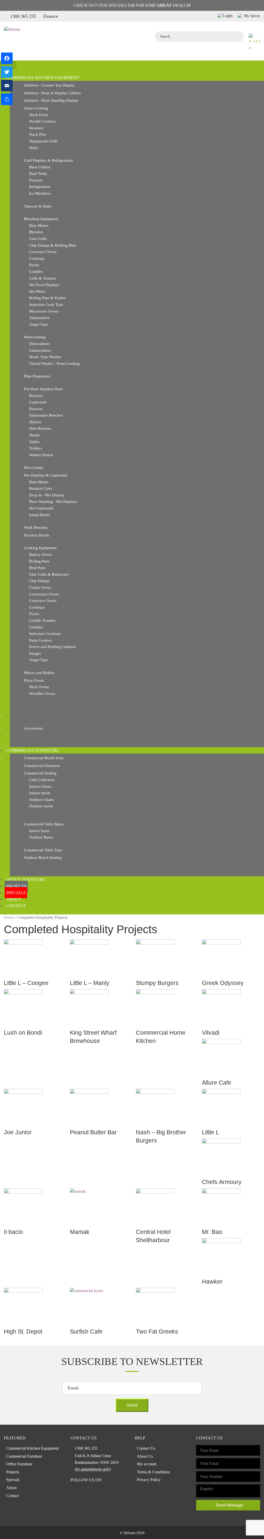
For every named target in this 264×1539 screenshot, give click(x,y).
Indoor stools (39, 793)
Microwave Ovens (44, 311)
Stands (34, 435)
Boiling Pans (39, 561)
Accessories (33, 728)
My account (146, 1464)
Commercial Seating (40, 773)
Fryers (34, 265)
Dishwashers (39, 344)
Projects (16, 886)
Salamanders (39, 318)
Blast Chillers (40, 167)
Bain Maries (38, 225)
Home (9, 917)
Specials (16, 892)
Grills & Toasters (42, 278)
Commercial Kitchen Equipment (42, 77)
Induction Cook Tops (46, 304)
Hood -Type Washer (45, 357)
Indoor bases (39, 831)
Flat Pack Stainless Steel (43, 389)
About (13, 899)
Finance (50, 16)
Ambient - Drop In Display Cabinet (52, 93)
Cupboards (38, 402)
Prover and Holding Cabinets (52, 647)
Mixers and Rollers (39, 673)
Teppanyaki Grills (43, 141)
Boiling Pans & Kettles (47, 298)
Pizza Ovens (34, 680)
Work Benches (35, 527)
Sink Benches (40, 428)
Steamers (36, 128)
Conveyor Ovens (42, 252)
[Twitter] (7, 72)
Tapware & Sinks (38, 206)
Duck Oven (38, 115)
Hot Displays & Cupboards (46, 475)
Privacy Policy (149, 1479)
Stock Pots (37, 134)
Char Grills (38, 239)
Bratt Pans (37, 568)
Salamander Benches (46, 415)
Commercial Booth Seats (44, 758)
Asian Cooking (36, 108)
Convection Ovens (44, 594)
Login (228, 15)
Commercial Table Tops (43, 850)
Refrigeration (39, 187)
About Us (145, 1456)
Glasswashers (40, 350)
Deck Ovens (39, 687)
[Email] (7, 85)
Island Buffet (39, 515)
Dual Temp (38, 173)
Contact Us (146, 1448)
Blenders (36, 232)
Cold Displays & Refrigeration (48, 160)
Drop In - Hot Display (46, 495)
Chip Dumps (39, 581)
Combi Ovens (40, 587)
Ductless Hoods (36, 535)
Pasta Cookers (40, 640)
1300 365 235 (23, 16)
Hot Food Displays (44, 285)
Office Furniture (25, 879)
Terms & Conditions (153, 1472)
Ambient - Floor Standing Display (51, 100)
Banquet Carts (40, 488)
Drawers (36, 409)
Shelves (35, 422)
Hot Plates (37, 291)
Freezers (36, 180)
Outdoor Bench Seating (43, 857)
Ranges (35, 653)
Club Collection (41, 780)
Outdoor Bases (41, 837)
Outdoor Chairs (41, 800)
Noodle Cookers (42, 121)
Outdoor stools (41, 806)
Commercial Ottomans (42, 766)
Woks (33, 148)
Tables (34, 442)
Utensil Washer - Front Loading (54, 363)
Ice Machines (40, 193)
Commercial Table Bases (44, 824)
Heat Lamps (33, 467)
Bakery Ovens (40, 554)
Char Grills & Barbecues (49, 574)
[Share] (7, 99)
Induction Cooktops (45, 634)
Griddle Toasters (42, 620)
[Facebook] (7, 58)
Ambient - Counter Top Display (49, 85)
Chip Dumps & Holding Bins (52, 245)
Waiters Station (41, 455)
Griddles (36, 272)
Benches (36, 396)
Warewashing (35, 337)
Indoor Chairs (40, 786)
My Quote (251, 16)
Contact (16, 906)
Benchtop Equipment (41, 219)
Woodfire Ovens (42, 693)
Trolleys (35, 448)
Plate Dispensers (37, 376)
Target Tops (38, 324)
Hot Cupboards (41, 508)
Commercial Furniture (32, 750)
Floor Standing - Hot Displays (53, 501)
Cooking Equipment (40, 548)
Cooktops (37, 258)
